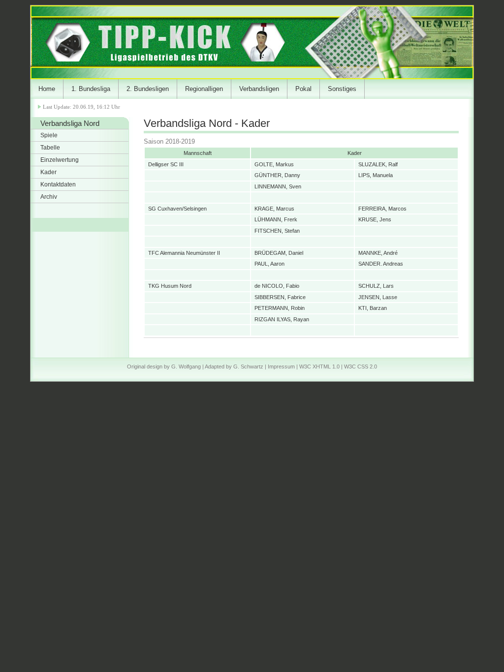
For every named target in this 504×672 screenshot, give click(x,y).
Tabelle (50, 147)
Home (46, 88)
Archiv (48, 196)
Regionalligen (204, 88)
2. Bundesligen (147, 88)
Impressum (281, 366)
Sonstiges (342, 88)
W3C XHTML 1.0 (319, 366)
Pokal (303, 88)
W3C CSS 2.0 (360, 366)
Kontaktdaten (58, 184)
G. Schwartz (248, 366)
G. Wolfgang (186, 366)
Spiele (49, 135)
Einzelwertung (59, 159)
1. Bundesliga (90, 88)
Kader (48, 172)
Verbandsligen (259, 88)
